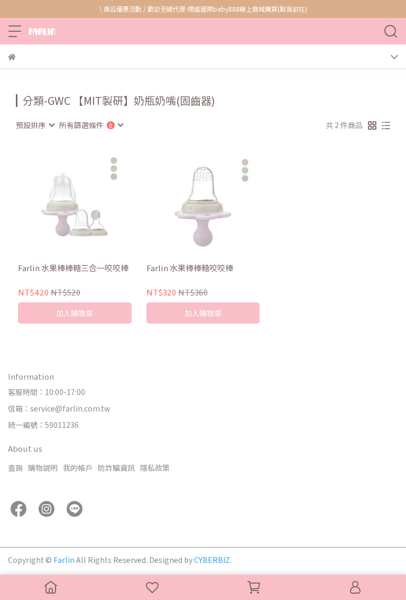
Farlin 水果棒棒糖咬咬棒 (189, 268)
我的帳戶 (78, 467)
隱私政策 (155, 467)
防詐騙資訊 (116, 467)
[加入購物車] (90, 202)
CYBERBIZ (212, 559)
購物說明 (43, 467)
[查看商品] (59, 202)
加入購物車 (74, 313)
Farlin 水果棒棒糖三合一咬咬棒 (73, 268)
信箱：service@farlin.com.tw (59, 408)
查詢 (15, 467)
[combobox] (35, 125)
